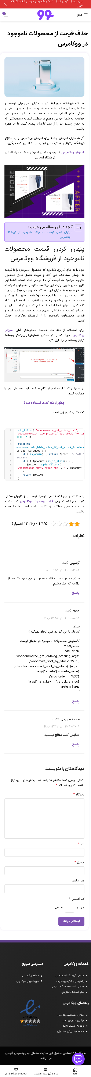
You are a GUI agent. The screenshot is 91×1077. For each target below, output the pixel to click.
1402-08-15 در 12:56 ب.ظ (62, 618)
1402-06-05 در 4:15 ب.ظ (62, 570)
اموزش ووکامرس (72, 152)
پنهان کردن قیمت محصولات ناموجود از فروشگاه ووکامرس (38, 234)
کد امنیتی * (76, 899)
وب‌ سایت (78, 880)
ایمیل (79, 862)
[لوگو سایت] (45, 14)
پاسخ (76, 593)
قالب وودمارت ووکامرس (36, 501)
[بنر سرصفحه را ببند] (5, 4)
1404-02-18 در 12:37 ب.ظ (62, 726)
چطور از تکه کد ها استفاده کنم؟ (44, 403)
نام (81, 844)
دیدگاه (78, 794)
